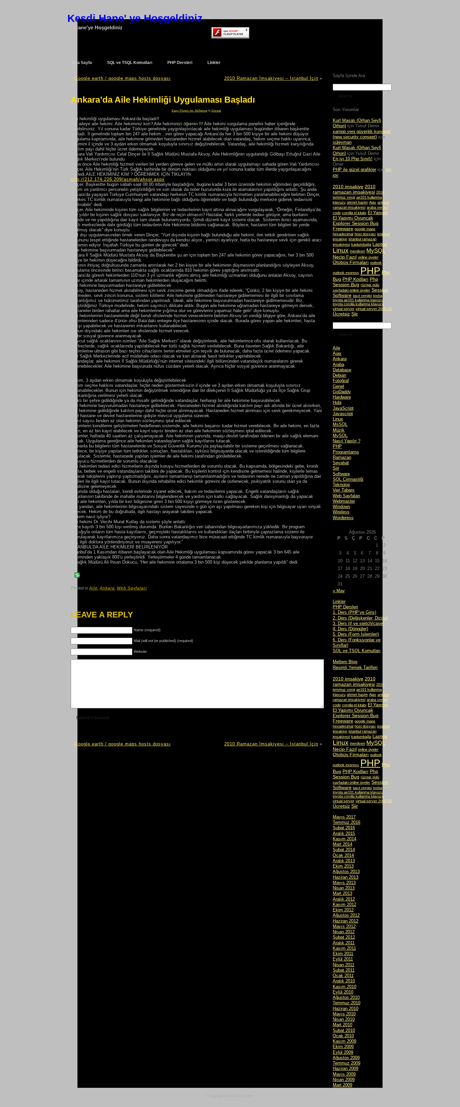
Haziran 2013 (345, 877)
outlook (376, 263)
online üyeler (368, 257)
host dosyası (365, 234)
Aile (93, 588)
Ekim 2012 (343, 909)
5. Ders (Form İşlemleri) (356, 634)
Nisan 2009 (344, 1079)
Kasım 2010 (344, 986)
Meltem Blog (345, 661)
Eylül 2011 (343, 959)
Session (379, 290)
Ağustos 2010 (346, 997)
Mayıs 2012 (344, 926)
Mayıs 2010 (344, 1013)
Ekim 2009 (343, 1046)
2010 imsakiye (348, 186)
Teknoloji (341, 484)
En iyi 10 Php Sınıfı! (352, 158)
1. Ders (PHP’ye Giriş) (354, 612)
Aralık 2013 (344, 860)
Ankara (107, 588)
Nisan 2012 (344, 931)
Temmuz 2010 (346, 1002)
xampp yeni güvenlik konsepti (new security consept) (362, 134)
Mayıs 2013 (344, 882)
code (337, 213)
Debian (339, 375)
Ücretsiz (341, 313)
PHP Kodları (355, 279)
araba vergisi (377, 207)
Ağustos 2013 (346, 871)
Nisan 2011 (343, 964)
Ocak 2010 (343, 1035)
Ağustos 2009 (346, 1057)
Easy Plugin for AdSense (189, 110)
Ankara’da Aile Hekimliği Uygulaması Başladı (163, 100)
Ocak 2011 (343, 975)
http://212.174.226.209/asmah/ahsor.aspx (118, 179)
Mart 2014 (342, 844)
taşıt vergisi (362, 296)
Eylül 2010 (343, 992)
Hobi (337, 402)
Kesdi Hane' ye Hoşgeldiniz (135, 18)
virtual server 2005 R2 (374, 309)
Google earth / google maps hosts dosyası (122, 78)
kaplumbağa (361, 244)
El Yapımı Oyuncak (353, 218)
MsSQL (340, 424)
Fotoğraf (341, 380)
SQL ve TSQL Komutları (357, 650)
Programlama (346, 452)
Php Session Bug (355, 281)
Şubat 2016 (344, 827)
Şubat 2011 (344, 970)
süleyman (342, 142)
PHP (370, 270)
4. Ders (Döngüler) (350, 628)
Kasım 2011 (344, 948)
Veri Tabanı (344, 490)
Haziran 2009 (345, 1068)
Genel (338, 386)
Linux (341, 250)
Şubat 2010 (344, 1030)
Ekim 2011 (343, 953)
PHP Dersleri (345, 606)
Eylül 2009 (343, 1052)
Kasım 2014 (344, 838)
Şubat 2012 (344, 937)
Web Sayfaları (132, 588)
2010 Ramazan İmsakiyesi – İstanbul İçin (271, 78)
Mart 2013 (342, 893)
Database (342, 369)
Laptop (379, 244)
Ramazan (342, 457)
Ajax (372, 202)
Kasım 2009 (344, 1041)
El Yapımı (378, 212)
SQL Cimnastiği (348, 479)
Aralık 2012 (344, 899)
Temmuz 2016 (346, 822)
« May (339, 590)
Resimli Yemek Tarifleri (355, 667)
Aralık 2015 (344, 833)
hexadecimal (343, 234)
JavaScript (343, 408)
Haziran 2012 (345, 921)
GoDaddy (342, 391)
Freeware (343, 228)
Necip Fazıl (345, 257)
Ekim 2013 (343, 866)
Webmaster (344, 501)
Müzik (338, 430)
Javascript (343, 413)
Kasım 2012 (344, 904)
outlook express (346, 273)
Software (342, 295)
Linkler (339, 601)
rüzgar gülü (370, 285)
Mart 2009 (342, 1084)
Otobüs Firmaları (351, 262)
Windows (341, 506)
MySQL (375, 250)
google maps (365, 229)
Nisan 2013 (344, 888)
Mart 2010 (342, 1024)
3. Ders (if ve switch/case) (358, 623)
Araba (338, 364)
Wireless (341, 511)
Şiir (354, 313)
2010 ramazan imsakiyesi (354, 189)
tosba (377, 296)
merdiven (357, 251)
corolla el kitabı (354, 213)
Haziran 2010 (345, 1008)
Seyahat (341, 462)
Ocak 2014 (343, 855)
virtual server (343, 309)
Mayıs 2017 (344, 816)
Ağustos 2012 (346, 915)
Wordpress (343, 517)
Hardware (342, 397)
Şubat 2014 (344, 849)
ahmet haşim (357, 202)
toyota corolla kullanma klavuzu (358, 304)
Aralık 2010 (344, 980)
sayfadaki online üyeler (351, 290)
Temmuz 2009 (346, 1063)
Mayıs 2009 (344, 1074)
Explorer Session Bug (356, 223)
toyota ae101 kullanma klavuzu (358, 300)
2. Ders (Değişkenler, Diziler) (360, 617)
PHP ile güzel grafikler (354, 169)
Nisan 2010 (344, 1019)
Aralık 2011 (344, 942)
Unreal (216, 110)
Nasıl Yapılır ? (346, 440)
